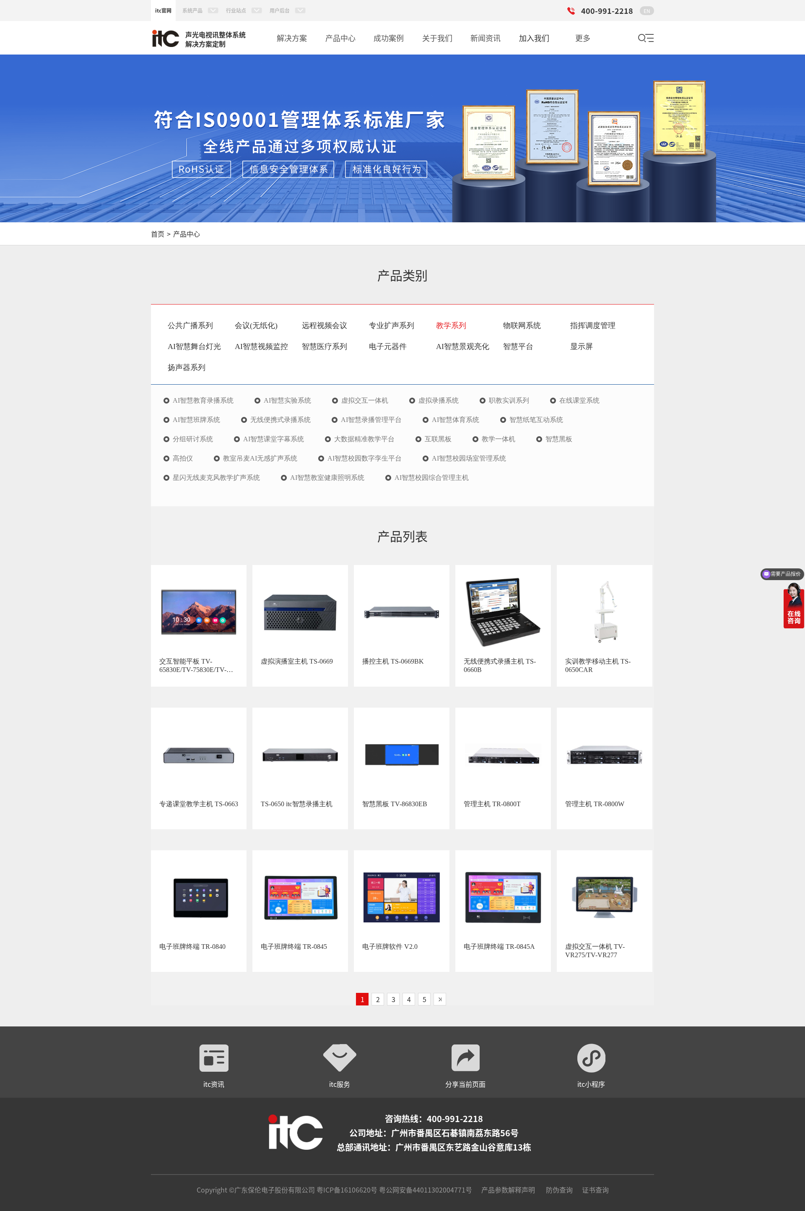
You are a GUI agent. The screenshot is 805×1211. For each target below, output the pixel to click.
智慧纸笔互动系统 (536, 420)
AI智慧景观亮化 (462, 346)
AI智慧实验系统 (287, 400)
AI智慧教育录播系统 (203, 400)
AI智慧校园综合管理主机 (432, 477)
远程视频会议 (324, 325)
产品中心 (186, 234)
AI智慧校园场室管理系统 (469, 458)
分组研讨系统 (193, 439)
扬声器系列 (186, 367)
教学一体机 (498, 439)
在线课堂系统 (579, 400)
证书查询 (595, 1190)
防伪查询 (559, 1190)
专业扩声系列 (391, 325)
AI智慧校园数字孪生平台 (364, 458)
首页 (157, 234)
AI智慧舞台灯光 (194, 346)
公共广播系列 (190, 325)
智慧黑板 (558, 439)
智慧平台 (518, 346)
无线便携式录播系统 (280, 420)
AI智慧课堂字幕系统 (273, 439)
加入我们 (534, 37)
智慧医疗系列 (324, 346)
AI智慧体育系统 (455, 420)
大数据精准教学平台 (364, 439)
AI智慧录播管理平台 (371, 420)
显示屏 (581, 346)
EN (647, 10)
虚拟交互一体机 (364, 400)
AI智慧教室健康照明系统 (327, 477)
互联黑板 (438, 439)
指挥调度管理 (592, 325)
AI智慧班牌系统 (196, 420)
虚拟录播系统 (438, 400)
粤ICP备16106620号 (346, 1190)
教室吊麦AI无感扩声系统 (260, 458)
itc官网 (163, 10)
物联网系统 (522, 325)
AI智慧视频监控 (261, 346)
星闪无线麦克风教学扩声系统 (216, 477)
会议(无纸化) (256, 325)
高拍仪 (183, 458)
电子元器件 (388, 346)
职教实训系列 (509, 400)
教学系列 (451, 325)
